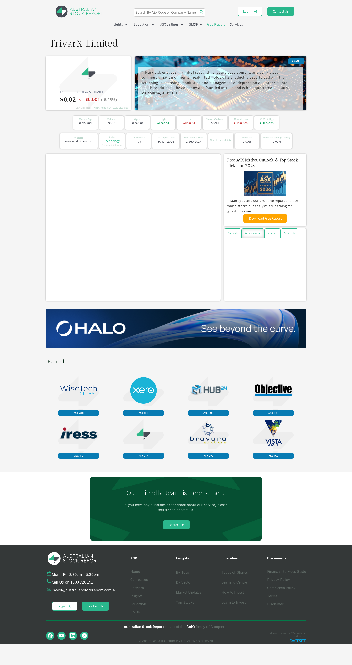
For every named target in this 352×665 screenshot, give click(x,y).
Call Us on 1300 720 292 (73, 582)
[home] (79, 11)
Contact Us (281, 11)
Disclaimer (275, 604)
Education (138, 604)
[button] (117, 25)
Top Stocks (185, 602)
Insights (136, 596)
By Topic (183, 572)
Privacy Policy (278, 579)
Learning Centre (234, 582)
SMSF (135, 612)
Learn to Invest (234, 602)
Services (236, 24)
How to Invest (233, 592)
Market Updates (188, 592)
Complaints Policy (281, 587)
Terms (272, 596)
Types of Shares (235, 572)
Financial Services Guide (286, 571)
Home (135, 571)
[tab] (232, 233)
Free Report (216, 24)
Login (247, 11)
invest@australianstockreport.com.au (84, 590)
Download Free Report (265, 218)
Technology (112, 141)
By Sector (184, 582)
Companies (139, 579)
